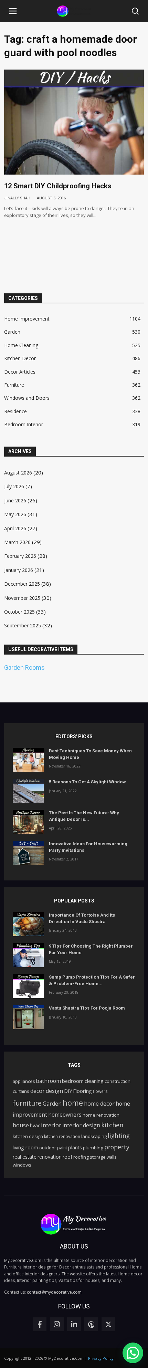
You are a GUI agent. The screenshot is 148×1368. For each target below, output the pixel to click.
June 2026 (15, 500)
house (21, 1125)
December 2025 (22, 584)
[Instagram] (57, 1324)
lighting (119, 1136)
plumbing (93, 1148)
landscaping (94, 1136)
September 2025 (22, 625)
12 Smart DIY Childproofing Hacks (58, 186)
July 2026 (14, 486)
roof (67, 1156)
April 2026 (15, 528)
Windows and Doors (27, 398)
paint (62, 1148)
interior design (81, 1125)
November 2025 (22, 598)
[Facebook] (39, 1324)
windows (22, 1165)
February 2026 (20, 556)
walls (111, 1157)
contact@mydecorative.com (54, 1292)
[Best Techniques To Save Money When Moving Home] (28, 760)
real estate (24, 1156)
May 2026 (15, 514)
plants (75, 1147)
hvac (35, 1125)
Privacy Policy (101, 1358)
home (73, 1102)
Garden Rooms (24, 667)
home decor (99, 1103)
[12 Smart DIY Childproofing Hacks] (74, 122)
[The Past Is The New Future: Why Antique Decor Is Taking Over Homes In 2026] (28, 822)
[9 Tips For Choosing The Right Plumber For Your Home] (28, 955)
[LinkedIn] (74, 1324)
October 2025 (19, 611)
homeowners (65, 1114)
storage (98, 1157)
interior (51, 1125)
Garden (12, 331)
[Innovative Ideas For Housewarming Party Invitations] (28, 853)
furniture (27, 1103)
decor (37, 1091)
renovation (50, 1156)
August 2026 (18, 472)
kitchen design (28, 1136)
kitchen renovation (62, 1136)
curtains (21, 1091)
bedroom (73, 1080)
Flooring (82, 1090)
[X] (108, 1324)
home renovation (101, 1115)
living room (25, 1147)
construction (117, 1081)
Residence (15, 411)
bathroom (48, 1081)
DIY (68, 1091)
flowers (100, 1091)
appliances (24, 1081)
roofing (81, 1157)
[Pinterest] (91, 1324)
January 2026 (18, 570)
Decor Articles (19, 371)
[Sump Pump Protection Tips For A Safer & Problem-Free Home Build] (28, 986)
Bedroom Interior (23, 424)
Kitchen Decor (20, 358)
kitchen (112, 1125)
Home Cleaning (21, 345)
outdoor (47, 1148)
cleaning (94, 1080)
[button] (12, 11)
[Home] (74, 11)
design (54, 1091)
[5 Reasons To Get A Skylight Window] (28, 791)
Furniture (14, 385)
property (116, 1147)
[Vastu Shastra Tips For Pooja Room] (28, 1017)
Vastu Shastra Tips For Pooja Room (87, 1008)
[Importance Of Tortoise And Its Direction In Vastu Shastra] (28, 924)
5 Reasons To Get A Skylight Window (87, 781)
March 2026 (17, 542)
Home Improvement (27, 318)
